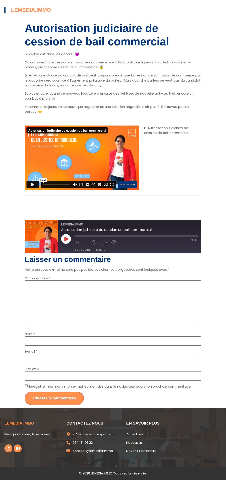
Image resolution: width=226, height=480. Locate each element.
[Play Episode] (66, 239)
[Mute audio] (82, 242)
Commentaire (38, 278)
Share (100, 250)
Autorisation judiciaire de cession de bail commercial (166, 130)
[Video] (18, 448)
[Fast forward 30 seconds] (119, 242)
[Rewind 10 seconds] (96, 242)
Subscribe (83, 250)
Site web (32, 369)
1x (105, 242)
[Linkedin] (8, 448)
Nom (30, 334)
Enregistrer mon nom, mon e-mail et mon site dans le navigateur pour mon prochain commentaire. (109, 386)
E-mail (31, 351)
